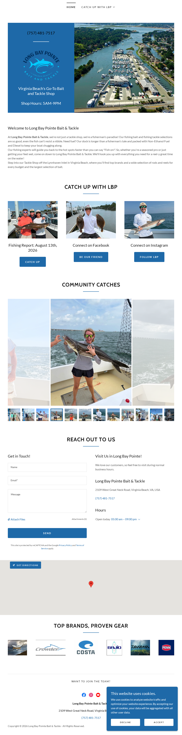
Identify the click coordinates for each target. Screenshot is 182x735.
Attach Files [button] (18, 519)
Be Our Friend (90, 256)
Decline (125, 722)
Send (47, 533)
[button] (98, 7)
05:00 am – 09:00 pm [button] (124, 519)
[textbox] (47, 467)
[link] (41, 65)
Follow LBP (149, 256)
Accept (159, 722)
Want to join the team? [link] (91, 681)
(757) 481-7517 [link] (41, 32)
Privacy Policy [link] (65, 545)
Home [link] (71, 7)
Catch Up (32, 261)
